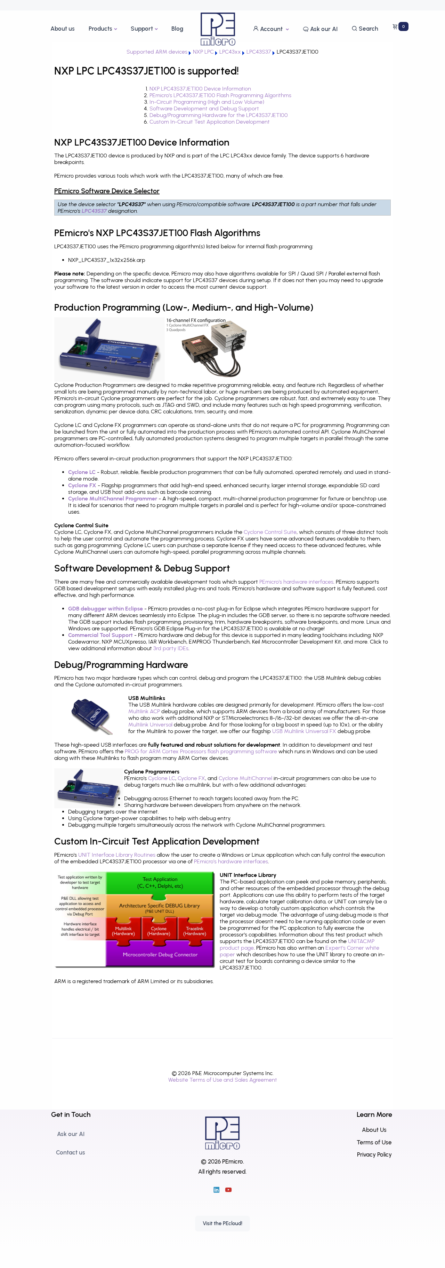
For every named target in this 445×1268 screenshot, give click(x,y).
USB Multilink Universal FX (304, 731)
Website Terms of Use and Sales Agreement (222, 1079)
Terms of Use (374, 1142)
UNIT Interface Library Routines (116, 854)
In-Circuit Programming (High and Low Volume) (206, 102)
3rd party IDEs (170, 648)
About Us (374, 1129)
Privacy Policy (374, 1154)
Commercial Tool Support (100, 635)
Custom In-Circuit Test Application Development (209, 121)
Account (271, 28)
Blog (177, 28)
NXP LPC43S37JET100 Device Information (200, 88)
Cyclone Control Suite (270, 532)
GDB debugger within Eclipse (105, 608)
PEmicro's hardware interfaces (296, 581)
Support (142, 28)
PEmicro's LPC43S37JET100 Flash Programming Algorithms (220, 95)
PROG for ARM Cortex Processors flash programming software (201, 751)
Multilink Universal (150, 724)
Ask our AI (323, 28)
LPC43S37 (94, 211)
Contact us (70, 1152)
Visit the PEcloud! (222, 1223)
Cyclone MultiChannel (245, 778)
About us (62, 28)
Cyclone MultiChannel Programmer (112, 498)
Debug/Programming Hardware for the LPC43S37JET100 (218, 115)
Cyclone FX (82, 485)
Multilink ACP (144, 711)
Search (367, 28)
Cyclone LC (82, 472)
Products (100, 28)
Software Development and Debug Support (204, 108)
